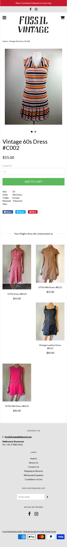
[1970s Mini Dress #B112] (50, 264)
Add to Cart (33, 181)
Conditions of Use (33, 479)
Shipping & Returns (33, 471)
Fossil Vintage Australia (12, 531)
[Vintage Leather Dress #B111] (50, 321)
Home (5, 41)
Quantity (7, 166)
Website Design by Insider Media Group (39, 531)
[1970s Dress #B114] (16, 267)
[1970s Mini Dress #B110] (16, 382)
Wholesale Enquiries (33, 475)
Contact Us (33, 466)
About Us (33, 462)
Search (33, 458)
